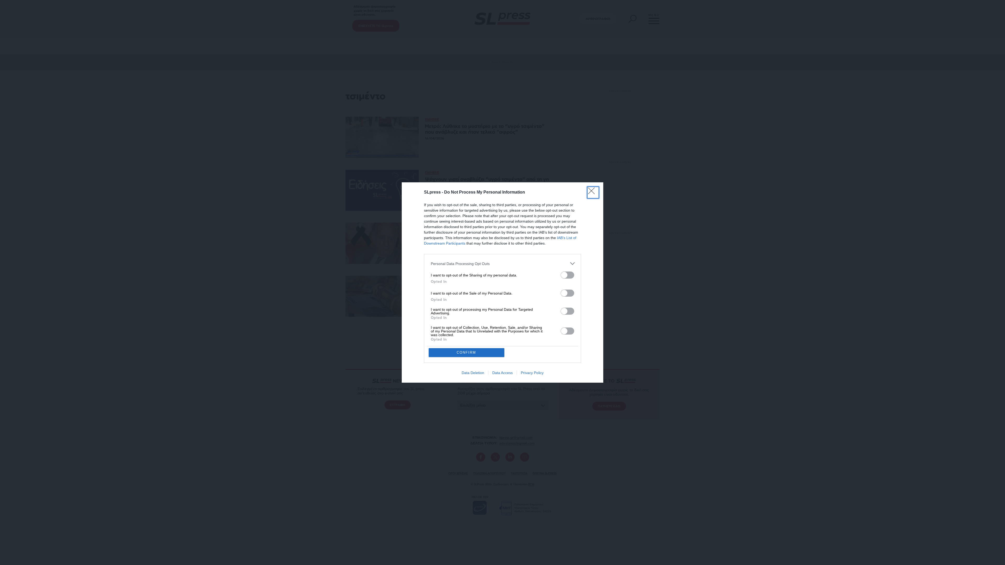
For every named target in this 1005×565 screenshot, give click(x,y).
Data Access (502, 373)
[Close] (593, 192)
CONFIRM (466, 352)
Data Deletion (473, 373)
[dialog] (502, 282)
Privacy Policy (532, 373)
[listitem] (502, 263)
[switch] (567, 275)
